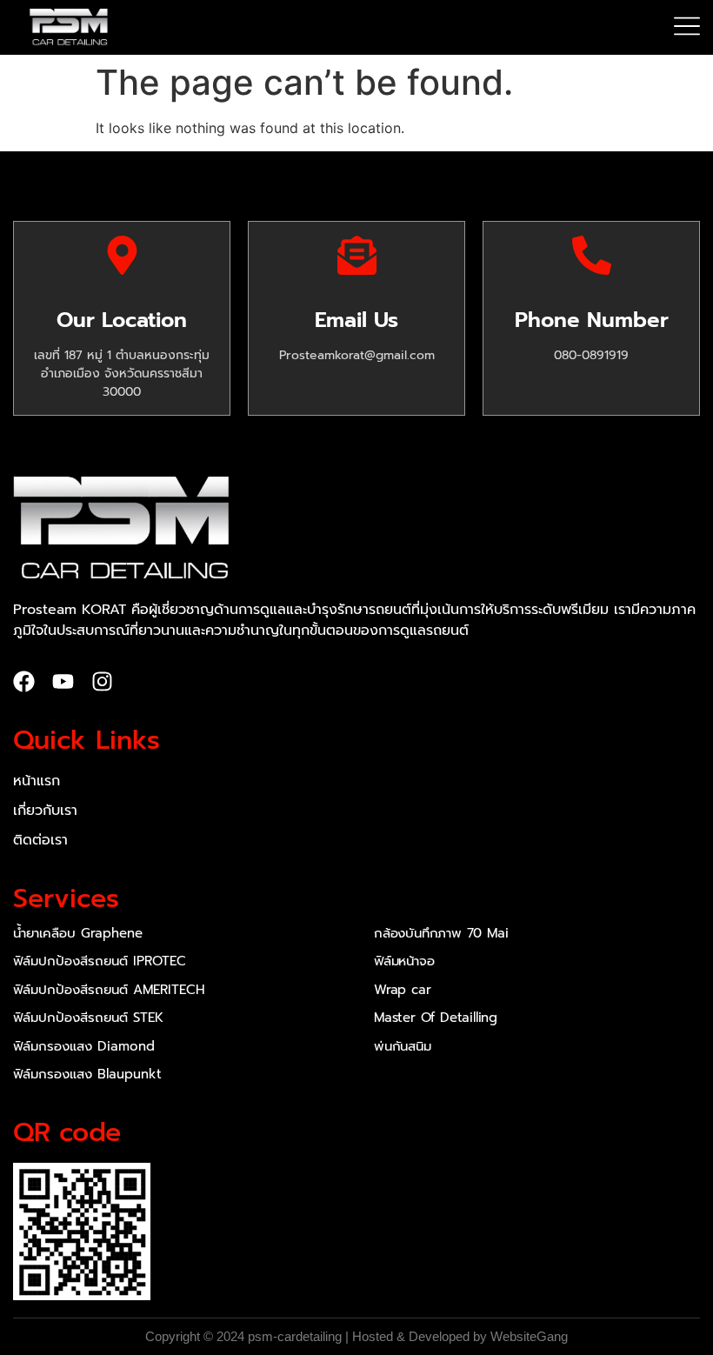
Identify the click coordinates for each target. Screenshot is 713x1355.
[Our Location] (122, 255)
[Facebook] (24, 681)
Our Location (122, 320)
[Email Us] (356, 255)
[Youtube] (63, 681)
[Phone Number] (591, 255)
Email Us (356, 320)
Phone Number (592, 320)
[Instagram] (102, 681)
